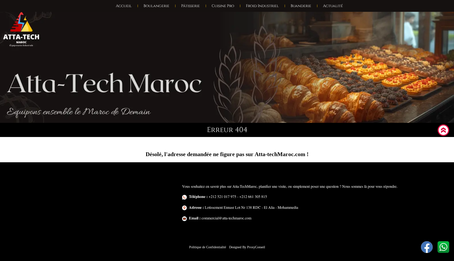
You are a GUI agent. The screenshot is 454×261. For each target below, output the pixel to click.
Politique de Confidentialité (208, 247)
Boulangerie (156, 6)
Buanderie (301, 6)
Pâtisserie (190, 6)
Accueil (124, 6)
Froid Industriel (262, 6)
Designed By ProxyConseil (247, 247)
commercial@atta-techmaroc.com (220, 218)
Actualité (333, 6)
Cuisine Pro (223, 6)
